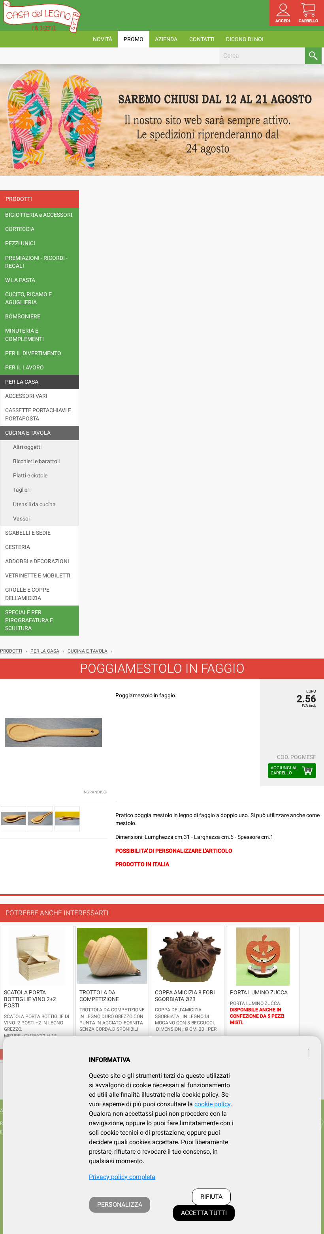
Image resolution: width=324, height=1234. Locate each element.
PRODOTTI (11, 651)
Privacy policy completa (122, 1177)
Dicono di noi (245, 39)
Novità (102, 39)
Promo (133, 39)
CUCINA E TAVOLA (87, 651)
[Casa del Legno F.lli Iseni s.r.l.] (41, 16)
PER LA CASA (44, 651)
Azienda (166, 39)
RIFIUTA (211, 1196)
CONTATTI (202, 39)
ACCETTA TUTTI (204, 1213)
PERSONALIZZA (119, 1204)
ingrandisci (95, 792)
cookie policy (212, 1104)
